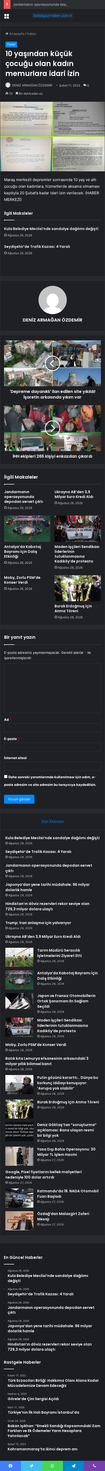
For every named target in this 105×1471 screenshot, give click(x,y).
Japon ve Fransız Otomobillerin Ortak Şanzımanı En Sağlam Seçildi (66, 1001)
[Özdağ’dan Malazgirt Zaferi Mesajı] (19, 1220)
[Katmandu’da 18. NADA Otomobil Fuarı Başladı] (19, 1198)
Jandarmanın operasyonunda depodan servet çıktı (53, 4)
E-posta (11, 739)
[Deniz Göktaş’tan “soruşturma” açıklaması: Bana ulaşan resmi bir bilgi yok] (19, 1131)
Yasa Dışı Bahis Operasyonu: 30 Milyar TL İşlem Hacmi (66, 1152)
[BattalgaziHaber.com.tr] (52, 15)
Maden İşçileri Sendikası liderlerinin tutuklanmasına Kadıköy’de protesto (77, 554)
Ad (7, 720)
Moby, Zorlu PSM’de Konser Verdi (22, 580)
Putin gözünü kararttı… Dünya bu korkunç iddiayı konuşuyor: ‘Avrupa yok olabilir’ (67, 1083)
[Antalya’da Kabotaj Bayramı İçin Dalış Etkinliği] (27, 529)
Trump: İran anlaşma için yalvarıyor (38, 922)
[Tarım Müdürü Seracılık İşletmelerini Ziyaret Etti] (19, 957)
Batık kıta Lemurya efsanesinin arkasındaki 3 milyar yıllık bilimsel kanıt (46, 1061)
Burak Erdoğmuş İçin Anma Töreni (73, 608)
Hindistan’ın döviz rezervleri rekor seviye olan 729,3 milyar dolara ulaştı (47, 906)
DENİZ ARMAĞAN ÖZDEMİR (32, 85)
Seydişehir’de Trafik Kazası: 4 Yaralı (37, 246)
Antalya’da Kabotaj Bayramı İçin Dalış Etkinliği (22, 551)
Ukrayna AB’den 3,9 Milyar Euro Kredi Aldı (74, 494)
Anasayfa (16, 34)
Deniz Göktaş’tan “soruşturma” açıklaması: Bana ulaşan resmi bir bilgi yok (67, 1130)
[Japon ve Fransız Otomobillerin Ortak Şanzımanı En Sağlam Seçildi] (19, 1001)
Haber (31, 34)
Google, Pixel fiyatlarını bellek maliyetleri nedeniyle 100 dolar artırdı (43, 1174)
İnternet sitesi (15, 758)
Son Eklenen (52, 821)
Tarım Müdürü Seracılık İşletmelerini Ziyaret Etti (59, 953)
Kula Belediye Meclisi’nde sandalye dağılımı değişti (51, 228)
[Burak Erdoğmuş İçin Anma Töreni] (78, 588)
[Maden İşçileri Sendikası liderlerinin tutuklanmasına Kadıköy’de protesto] (78, 529)
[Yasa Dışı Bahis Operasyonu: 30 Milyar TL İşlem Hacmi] (19, 1156)
